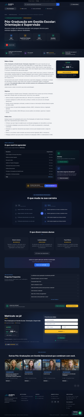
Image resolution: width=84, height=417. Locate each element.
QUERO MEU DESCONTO (41, 214)
